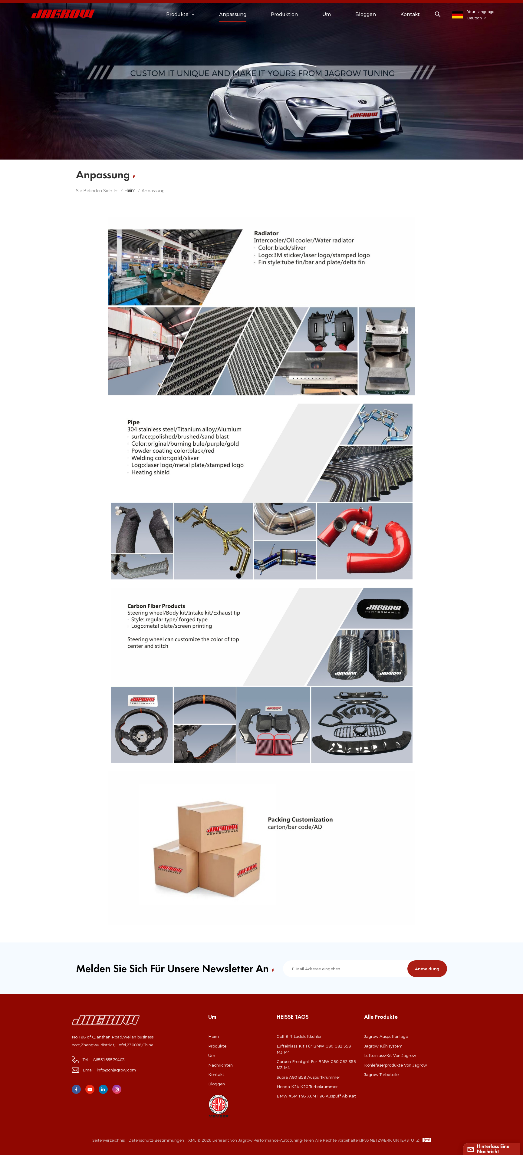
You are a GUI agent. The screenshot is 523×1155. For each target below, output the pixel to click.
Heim (130, 190)
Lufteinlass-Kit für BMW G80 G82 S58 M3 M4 (314, 1049)
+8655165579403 (108, 1059)
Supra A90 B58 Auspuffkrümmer (308, 1077)
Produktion (284, 14)
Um (326, 14)
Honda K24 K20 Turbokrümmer (307, 1086)
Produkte (217, 1046)
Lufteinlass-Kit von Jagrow (390, 1055)
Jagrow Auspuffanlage (386, 1036)
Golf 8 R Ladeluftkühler (299, 1036)
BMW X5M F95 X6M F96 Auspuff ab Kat (316, 1096)
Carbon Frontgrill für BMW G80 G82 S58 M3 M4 (316, 1064)
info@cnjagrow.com (116, 1070)
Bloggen (365, 14)
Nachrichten (220, 1065)
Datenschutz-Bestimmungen (156, 1140)
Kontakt (410, 14)
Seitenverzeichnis (108, 1140)
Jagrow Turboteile (381, 1074)
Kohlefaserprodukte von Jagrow (395, 1065)
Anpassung (232, 14)
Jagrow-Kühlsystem (383, 1046)
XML (192, 1140)
